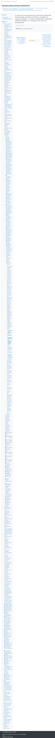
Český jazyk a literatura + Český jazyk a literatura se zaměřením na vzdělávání (8, 593)
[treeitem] (7, 373)
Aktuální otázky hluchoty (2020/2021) (10, 9)
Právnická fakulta (7, 687)
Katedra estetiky (8, 77)
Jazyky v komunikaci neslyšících (7, 419)
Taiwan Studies (8, 597)
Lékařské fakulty (7, 682)
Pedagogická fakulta (8, 686)
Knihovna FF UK (8, 558)
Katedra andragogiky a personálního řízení (8, 35)
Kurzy (9, 8)
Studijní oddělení (8, 581)
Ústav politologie (8, 49)
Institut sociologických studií (7, 112)
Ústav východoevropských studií (8, 118)
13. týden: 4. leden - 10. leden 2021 (9, 401)
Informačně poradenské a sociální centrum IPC (8, 709)
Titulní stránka (4, 8)
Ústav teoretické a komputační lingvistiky (7, 100)
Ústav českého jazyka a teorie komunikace (7, 47)
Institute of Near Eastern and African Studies (8, 533)
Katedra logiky (8, 79)
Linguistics (7, 559)
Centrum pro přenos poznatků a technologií (7, 713)
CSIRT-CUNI (6, 728)
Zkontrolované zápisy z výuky (9, 268)
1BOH (6, 560)
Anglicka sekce (8, 563)
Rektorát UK (6, 725)
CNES (6, 568)
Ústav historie (8, 588)
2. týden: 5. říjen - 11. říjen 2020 (9, 279)
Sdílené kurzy (7, 721)
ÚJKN (7, 422)
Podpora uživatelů (7, 1)
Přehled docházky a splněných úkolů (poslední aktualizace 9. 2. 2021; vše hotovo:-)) (9, 408)
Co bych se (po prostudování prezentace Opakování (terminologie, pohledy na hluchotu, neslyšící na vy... (23, 10)
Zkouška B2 (8, 464)
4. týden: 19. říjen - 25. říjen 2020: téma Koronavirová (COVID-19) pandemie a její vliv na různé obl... (9, 297)
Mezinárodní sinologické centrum (7, 124)
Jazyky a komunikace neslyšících (7, 416)
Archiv (7, 135)
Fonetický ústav (8, 30)
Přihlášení (51, 1)
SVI (6, 554)
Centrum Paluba (8, 596)
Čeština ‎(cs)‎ (14, 1)
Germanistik (7, 582)
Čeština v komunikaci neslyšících (42, 8)
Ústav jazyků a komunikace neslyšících (27, 8)
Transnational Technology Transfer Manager (7, 716)
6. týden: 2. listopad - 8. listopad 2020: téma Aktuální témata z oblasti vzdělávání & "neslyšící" (9, 319)
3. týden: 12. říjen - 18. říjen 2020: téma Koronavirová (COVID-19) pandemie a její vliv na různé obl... (9, 286)
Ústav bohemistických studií (7, 526)
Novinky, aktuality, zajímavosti (9, 271)
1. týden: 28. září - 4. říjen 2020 (9, 275)
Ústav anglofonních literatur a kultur (7, 54)
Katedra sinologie (8, 600)
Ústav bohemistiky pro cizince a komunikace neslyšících (7, 575)
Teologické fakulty (7, 688)
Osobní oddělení (8, 552)
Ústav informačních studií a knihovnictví (8, 90)
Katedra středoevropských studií (7, 515)
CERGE (5, 727)
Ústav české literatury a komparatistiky (7, 81)
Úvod (9, 264)
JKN (7, 423)
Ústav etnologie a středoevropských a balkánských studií (8, 530)
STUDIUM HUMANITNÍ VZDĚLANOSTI (7, 566)
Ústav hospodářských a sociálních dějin (7, 96)
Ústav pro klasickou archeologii (6, 540)
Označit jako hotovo (19, 25)
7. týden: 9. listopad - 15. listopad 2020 (25, 9)
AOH (3, 735)
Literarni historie (8, 562)
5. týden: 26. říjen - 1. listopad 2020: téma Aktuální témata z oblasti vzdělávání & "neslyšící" (9, 308)
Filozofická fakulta (15, 8)
